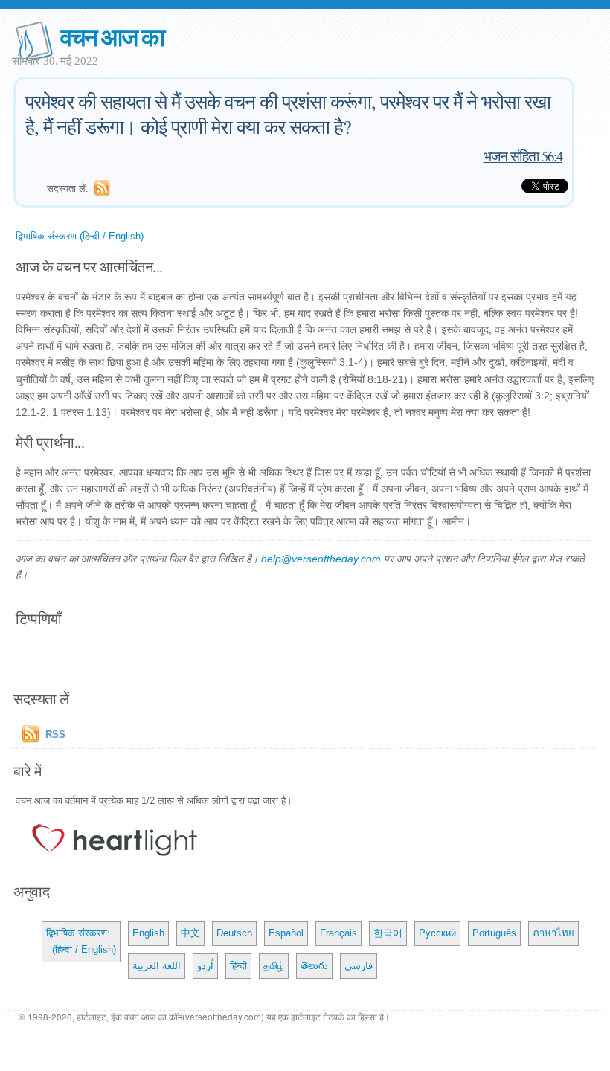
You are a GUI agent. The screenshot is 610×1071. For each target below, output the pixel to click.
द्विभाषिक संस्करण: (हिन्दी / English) (81, 941)
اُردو (205, 965)
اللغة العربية (156, 965)
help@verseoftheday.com (321, 559)
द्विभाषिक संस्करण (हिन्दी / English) (80, 236)
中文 (190, 933)
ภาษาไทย (553, 933)
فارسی (358, 965)
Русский (437, 933)
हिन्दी (238, 965)
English (148, 933)
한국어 (387, 933)
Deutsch (234, 933)
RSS (55, 734)
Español (286, 933)
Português (494, 933)
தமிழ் (273, 965)
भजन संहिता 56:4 (523, 156)
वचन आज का (112, 36)
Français (338, 933)
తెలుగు (314, 965)
